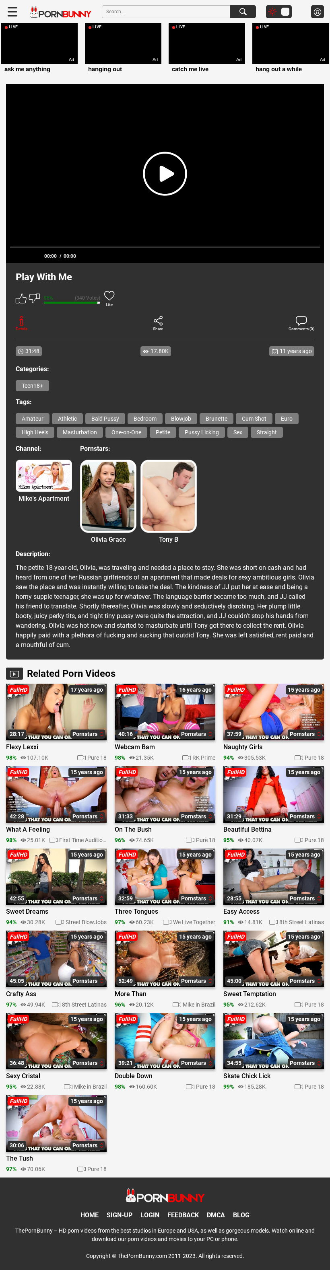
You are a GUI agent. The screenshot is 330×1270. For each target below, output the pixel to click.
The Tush (19, 1158)
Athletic (67, 418)
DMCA (216, 1215)
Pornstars (85, 734)
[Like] (21, 300)
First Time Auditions (83, 840)
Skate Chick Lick (246, 1076)
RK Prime (203, 757)
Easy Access (241, 911)
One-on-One (126, 432)
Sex (237, 432)
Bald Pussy (105, 418)
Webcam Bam (135, 747)
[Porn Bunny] (60, 12)
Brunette (216, 418)
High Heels (35, 432)
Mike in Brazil (199, 1004)
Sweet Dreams (27, 911)
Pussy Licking (202, 432)
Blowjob (181, 418)
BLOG (241, 1215)
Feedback (183, 1215)
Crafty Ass (21, 994)
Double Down (134, 1076)
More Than (130, 994)
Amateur (32, 418)
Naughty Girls (242, 747)
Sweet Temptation (249, 994)
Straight (267, 432)
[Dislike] (34, 300)
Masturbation (80, 432)
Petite (163, 432)
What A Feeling (28, 829)
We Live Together (194, 922)
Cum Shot (254, 418)
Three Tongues (136, 911)
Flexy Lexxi (22, 747)
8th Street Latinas (301, 922)
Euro (287, 418)
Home (89, 1215)
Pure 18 (97, 757)
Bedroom (145, 418)
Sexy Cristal (23, 1076)
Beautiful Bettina (247, 829)
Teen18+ (32, 385)
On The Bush (133, 829)
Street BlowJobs (86, 922)
